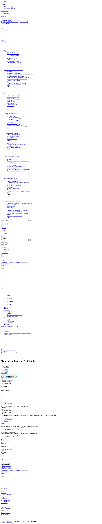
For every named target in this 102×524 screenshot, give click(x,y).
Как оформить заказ (6, 505)
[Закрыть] (2, 289)
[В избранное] (4, 370)
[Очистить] (29, 220)
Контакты (3, 491)
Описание (6, 418)
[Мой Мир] (7, 377)
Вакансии (3, 493)
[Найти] (6, 224)
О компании (4, 488)
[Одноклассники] (4, 377)
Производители (5, 501)
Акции (2, 497)
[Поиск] (2, 280)
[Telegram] (16, 377)
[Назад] (8, 312)
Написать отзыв (5, 464)
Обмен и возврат (5, 508)
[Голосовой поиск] (2, 224)
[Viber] (11, 377)
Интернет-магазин (6, 494)
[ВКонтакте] (2, 377)
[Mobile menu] (2, 254)
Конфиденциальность (6, 522)
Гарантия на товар (6, 500)
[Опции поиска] (2, 222)
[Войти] (1, 281)
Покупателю (4, 503)
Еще (9, 86)
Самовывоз (4, 507)
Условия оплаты (5, 514)
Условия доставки (5, 513)
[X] (9, 377)
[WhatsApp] (13, 377)
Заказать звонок (5, 23)
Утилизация (4, 498)
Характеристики (8, 419)
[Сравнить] (4, 372)
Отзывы (6, 421)
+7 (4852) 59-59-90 (6, 20)
